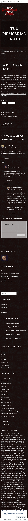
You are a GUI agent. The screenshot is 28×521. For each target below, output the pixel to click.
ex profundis (14, 116)
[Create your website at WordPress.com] (14, 1)
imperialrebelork (10, 146)
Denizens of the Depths (7, 282)
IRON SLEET (4, 419)
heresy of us (4, 394)
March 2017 (4, 304)
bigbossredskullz (5, 400)
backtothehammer (6, 383)
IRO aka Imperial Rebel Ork (8, 416)
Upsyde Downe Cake (8, 123)
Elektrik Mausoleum (18, 327)
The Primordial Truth (14, 33)
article (9, 116)
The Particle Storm (6, 378)
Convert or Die (5, 397)
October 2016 (4, 310)
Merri (7, 334)
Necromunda (4, 362)
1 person (7, 158)
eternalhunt (4, 421)
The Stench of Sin (5, 279)
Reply (3, 162)
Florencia (8, 338)
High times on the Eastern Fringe (9, 411)
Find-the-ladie (5, 125)
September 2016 (5, 312)
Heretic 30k (4, 392)
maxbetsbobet (9, 330)
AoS (2, 351)
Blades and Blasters (6, 405)
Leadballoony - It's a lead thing (9, 413)
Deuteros (3, 386)
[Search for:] (9, 293)
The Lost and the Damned (7, 408)
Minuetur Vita (5, 381)
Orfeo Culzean (12, 166)
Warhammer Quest (6, 368)
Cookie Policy (4, 514)
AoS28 (7, 114)
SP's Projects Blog (6, 402)
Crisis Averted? (18, 323)
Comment (21, 235)
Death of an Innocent (20, 330)
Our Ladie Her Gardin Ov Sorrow (9, 276)
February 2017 (5, 307)
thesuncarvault (5, 389)
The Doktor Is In (5, 271)
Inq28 (2, 357)
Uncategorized (5, 365)
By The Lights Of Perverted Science (10, 273)
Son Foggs (8, 327)
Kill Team (3, 359)
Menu (13, 57)
